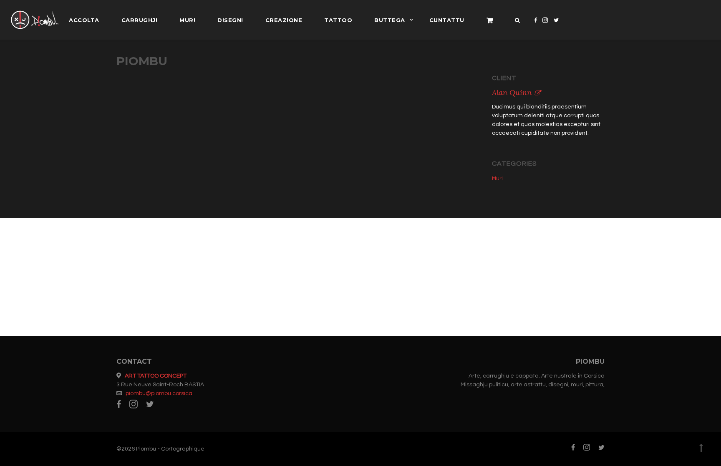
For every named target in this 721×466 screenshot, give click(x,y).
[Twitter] (556, 27)
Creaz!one (284, 20)
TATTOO (338, 20)
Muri (497, 178)
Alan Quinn (512, 92)
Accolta (84, 20)
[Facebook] (535, 27)
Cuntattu (446, 20)
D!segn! (230, 20)
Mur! (187, 20)
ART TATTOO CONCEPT (156, 376)
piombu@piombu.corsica (159, 393)
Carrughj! (139, 20)
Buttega (389, 20)
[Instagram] (545, 27)
